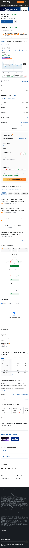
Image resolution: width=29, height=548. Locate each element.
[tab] (8, 250)
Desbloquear (16, 375)
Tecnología (25, 396)
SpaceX (26, 408)
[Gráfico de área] (4, 48)
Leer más (3, 390)
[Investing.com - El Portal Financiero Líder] (7, 2)
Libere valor (24, 81)
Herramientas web (5, 483)
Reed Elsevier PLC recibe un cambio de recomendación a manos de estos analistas (12, 200)
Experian (15, 408)
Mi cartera (3, 481)
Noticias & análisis (17, 41)
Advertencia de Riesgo (5, 539)
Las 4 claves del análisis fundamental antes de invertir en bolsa (14, 424)
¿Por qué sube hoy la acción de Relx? (11, 225)
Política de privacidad (5, 534)
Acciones (3, 5)
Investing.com (4, 227)
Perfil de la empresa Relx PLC (10, 380)
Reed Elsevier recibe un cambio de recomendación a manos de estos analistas (12, 209)
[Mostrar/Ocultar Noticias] (9, 48)
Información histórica (14, 44)
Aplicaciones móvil (5, 478)
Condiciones (3, 530)
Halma (3, 408)
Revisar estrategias (9, 37)
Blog (2, 475)
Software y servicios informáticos (20, 394)
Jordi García (6, 427)
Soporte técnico (19, 481)
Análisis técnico (6, 245)
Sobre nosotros (19, 475)
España (21, 5)
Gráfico (9, 41)
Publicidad (18, 478)
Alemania (26, 399)
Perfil (7, 44)
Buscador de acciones (12, 5)
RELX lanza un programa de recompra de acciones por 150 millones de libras (12, 233)
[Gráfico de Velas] (2, 48)
